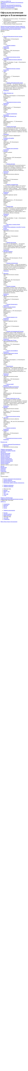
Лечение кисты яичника (12, 148)
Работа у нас (6, 491)
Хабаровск (3, 468)
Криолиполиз (9, 366)
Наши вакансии (7, 515)
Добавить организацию (6, 7)
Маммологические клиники (13, 68)
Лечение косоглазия (5, 26)
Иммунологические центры (13, 416)
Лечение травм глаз (20, 26)
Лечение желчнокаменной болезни (14, 331)
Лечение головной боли (12, 184)
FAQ (4, 492)
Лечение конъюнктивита (15, 29)
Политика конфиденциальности (7, 498)
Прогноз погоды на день (9, 481)
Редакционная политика (17, 499)
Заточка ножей (10, 384)
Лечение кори (9, 206)
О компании (6, 519)
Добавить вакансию (8, 486)
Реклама (13, 450)
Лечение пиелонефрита (12, 350)
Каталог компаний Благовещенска (11, 444)
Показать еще (4, 442)
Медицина (6, 445)
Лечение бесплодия (11, 242)
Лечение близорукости (15, 27)
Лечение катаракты (11, 428)
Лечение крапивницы (11, 113)
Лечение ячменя (4, 463)
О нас (4, 495)
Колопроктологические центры (14, 438)
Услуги (17, 6)
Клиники (13, 26)
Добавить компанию (8, 485)
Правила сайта (4, 497)
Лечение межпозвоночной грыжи (14, 82)
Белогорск (3, 470)
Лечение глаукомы (5, 27)
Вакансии (9, 6)
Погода (14, 6)
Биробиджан (4, 467)
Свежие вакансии (7, 480)
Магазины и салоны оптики (13, 224)
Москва (2, 466)
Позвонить (6, 46)
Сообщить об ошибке (6, 450)
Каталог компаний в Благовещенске (12, 478)
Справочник (4, 6)
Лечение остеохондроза (12, 263)
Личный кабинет (7, 514)
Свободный (3, 471)
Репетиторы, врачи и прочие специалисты (13, 482)
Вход (13, 7)
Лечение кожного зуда (11, 317)
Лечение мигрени (10, 163)
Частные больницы (5, 454)
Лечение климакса (10, 45)
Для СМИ (5, 494)
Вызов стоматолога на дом (12, 398)
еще (21, 6)
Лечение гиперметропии (7, 459)
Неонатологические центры (13, 57)
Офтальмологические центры (13, 102)
